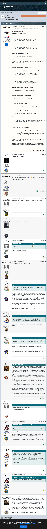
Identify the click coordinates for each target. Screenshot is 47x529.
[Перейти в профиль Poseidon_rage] (6, 288)
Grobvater (6, 220)
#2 (43, 154)
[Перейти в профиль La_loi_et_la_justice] (6, 320)
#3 (43, 175)
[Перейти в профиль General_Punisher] (6, 502)
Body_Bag (6, 199)
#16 (43, 496)
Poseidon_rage (6, 283)
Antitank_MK (6, 27)
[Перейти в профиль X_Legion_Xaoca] (6, 267)
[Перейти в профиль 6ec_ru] (6, 427)
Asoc (6, 155)
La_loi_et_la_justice (6, 314)
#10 (43, 334)
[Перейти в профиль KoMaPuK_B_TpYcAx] (6, 182)
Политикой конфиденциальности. (27, 523)
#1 (43, 26)
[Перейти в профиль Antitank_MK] (2, 16)
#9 (43, 312)
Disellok (6, 402)
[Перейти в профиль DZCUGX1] (6, 246)
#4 (43, 198)
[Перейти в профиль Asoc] (6, 160)
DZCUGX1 (6, 241)
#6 (43, 240)
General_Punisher (6, 497)
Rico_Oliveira (6, 363)
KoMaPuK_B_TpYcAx (6, 176)
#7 (43, 261)
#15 (43, 474)
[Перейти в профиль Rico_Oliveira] (6, 368)
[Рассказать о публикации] (45, 26)
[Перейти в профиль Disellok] (6, 407)
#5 (43, 218)
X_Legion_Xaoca (6, 262)
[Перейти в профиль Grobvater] (6, 225)
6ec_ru (6, 422)
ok (23, 526)
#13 (43, 421)
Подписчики (41, 12)
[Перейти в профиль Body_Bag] (6, 204)
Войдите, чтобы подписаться (6, 12)
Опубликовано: (18, 26)
